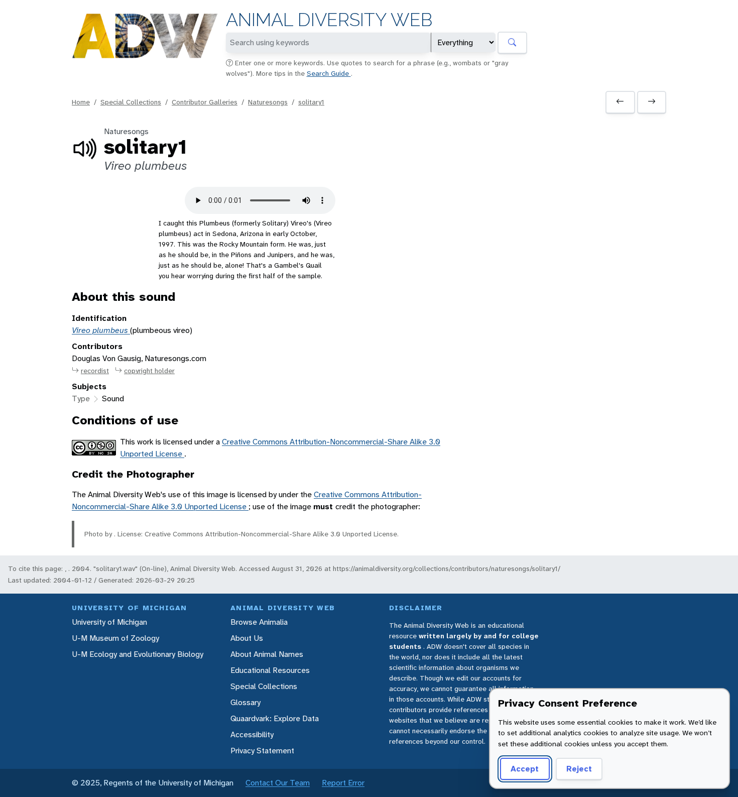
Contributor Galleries (204, 101)
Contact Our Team (277, 782)
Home (81, 101)
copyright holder (149, 370)
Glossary (245, 702)
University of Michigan (109, 622)
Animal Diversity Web (329, 20)
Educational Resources (270, 670)
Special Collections (130, 101)
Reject (579, 768)
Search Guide (329, 73)
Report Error (343, 782)
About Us (246, 638)
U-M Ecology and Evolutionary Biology (137, 654)
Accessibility (252, 734)
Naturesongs (268, 101)
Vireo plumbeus (101, 330)
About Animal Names (266, 654)
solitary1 (311, 101)
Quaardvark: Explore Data (274, 718)
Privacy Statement (262, 750)
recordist (95, 370)
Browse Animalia (259, 622)
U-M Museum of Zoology (115, 638)
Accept (525, 768)
